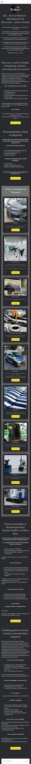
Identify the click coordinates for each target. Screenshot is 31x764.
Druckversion (6, 760)
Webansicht (26, 761)
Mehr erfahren (15, 230)
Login (27, 760)
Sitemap (11, 760)
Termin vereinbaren (16, 122)
